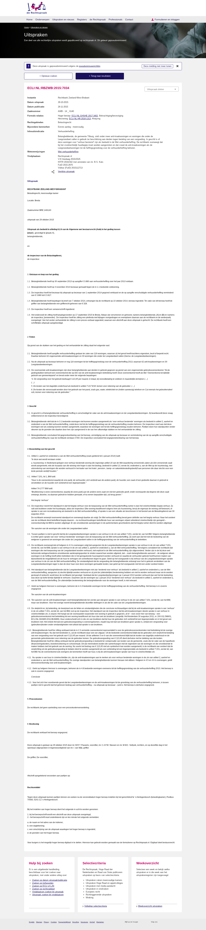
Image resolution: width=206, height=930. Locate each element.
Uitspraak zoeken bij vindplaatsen (48, 894)
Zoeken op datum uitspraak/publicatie (49, 880)
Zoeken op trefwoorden (42, 883)
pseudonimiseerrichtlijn (89, 66)
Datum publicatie (35, 106)
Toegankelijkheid (64, 922)
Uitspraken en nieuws (63, 19)
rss (141, 922)
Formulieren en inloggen (167, 19)
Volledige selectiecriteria (95, 906)
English (31, 922)
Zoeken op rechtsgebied (43, 889)
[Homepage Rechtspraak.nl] (35, 7)
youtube (177, 922)
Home (29, 19)
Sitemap (39, 922)
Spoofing (75, 922)
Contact (129, 19)
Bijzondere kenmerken (38, 127)
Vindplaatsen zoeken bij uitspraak (48, 892)
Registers (82, 19)
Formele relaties (35, 116)
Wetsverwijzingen (36, 151)
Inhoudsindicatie (35, 131)
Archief (92, 922)
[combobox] (161, 89)
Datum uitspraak (35, 102)
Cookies (54, 922)
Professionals (115, 19)
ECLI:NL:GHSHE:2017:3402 (85, 116)
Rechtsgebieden (35, 122)
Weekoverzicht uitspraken (150, 906)
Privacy (46, 922)
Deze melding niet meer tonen (157, 66)
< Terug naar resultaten (100, 76)
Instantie (31, 97)
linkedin (172, 922)
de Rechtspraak (98, 19)
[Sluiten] (177, 66)
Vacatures (84, 922)
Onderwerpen (42, 19)
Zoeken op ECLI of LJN (43, 886)
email (145, 922)
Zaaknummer (33, 111)
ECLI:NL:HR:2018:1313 (80, 118)
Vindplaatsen (33, 156)
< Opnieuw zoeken (48, 76)
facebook (164, 922)
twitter (160, 922)
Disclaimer (100, 922)
